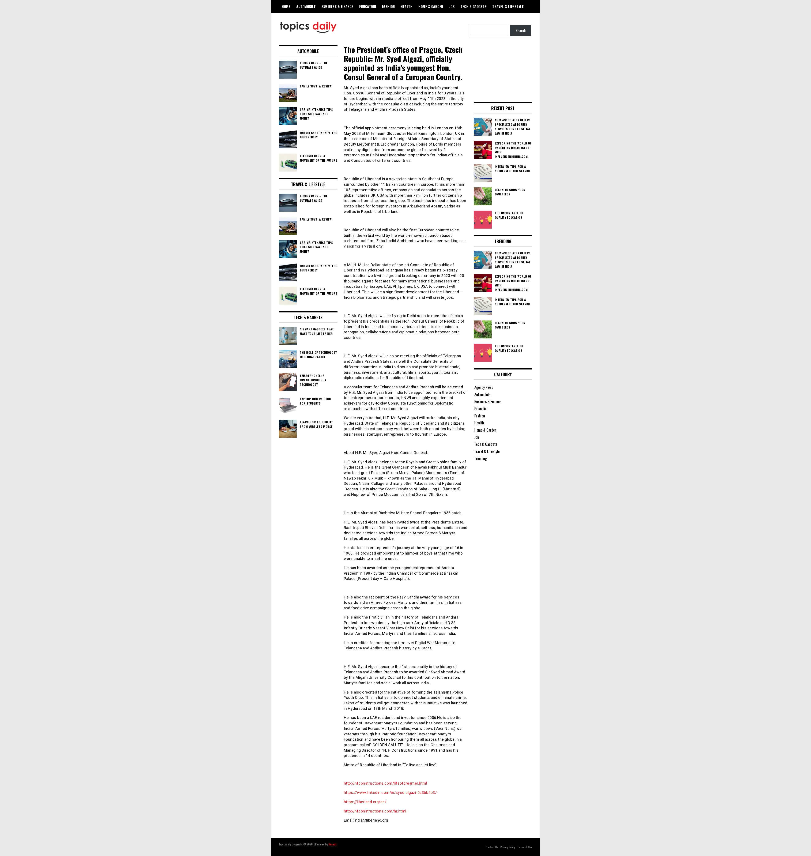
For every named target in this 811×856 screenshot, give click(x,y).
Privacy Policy (507, 847)
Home (286, 6)
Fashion (388, 6)
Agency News (483, 387)
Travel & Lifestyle (508, 6)
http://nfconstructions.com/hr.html (375, 811)
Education (367, 6)
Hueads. (332, 844)
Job (452, 6)
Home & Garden (430, 6)
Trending (480, 458)
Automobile (306, 6)
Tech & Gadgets (473, 6)
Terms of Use (524, 847)
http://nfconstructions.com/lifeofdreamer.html (386, 783)
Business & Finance (337, 6)
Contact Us (492, 847)
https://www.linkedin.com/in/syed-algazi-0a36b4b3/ (391, 792)
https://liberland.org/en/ (365, 802)
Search (521, 30)
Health (406, 6)
